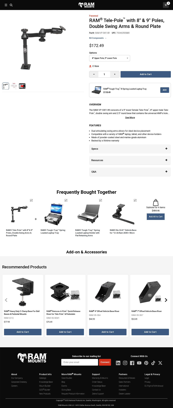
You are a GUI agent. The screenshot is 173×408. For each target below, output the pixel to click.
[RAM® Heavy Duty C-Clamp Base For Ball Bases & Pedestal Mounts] (22, 292)
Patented (93, 16)
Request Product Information (73, 394)
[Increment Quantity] (93, 74)
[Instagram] (125, 363)
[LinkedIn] (118, 363)
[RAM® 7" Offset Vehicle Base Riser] (150, 292)
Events (64, 386)
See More (130, 117)
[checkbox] (31, 200)
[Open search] (11, 5)
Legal (147, 378)
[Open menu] (5, 5)
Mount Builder (45, 386)
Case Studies (66, 378)
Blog (63, 382)
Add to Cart (146, 74)
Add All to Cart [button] (155, 216)
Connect (105, 362)
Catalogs (42, 378)
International (124, 386)
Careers (14, 386)
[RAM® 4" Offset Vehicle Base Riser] (107, 292)
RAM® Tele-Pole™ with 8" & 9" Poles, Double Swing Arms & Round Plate (19, 233)
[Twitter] (160, 363)
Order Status (97, 382)
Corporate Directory (19, 382)
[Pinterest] (146, 363)
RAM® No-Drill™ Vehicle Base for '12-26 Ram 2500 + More (123, 231)
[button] (5, 86)
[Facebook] (132, 363)
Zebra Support (98, 394)
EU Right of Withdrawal (154, 386)
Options (93, 53)
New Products (45, 394)
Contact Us (96, 390)
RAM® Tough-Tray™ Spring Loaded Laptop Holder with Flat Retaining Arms (87, 233)
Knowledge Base (46, 382)
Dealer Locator (124, 394)
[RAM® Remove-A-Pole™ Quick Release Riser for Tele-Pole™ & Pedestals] (65, 292)
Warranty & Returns (100, 378)
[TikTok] (153, 363)
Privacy (147, 382)
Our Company (17, 378)
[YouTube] (139, 363)
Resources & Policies (127, 378)
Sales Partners (124, 382)
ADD (165, 90)
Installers (122, 390)
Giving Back (66, 390)
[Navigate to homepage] (86, 5)
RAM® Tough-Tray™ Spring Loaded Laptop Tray (53, 231)
